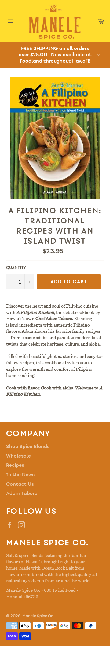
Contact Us (20, 484)
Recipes (15, 465)
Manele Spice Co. (38, 615)
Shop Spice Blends (28, 446)
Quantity (16, 267)
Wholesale (18, 456)
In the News (20, 474)
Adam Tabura (22, 493)
